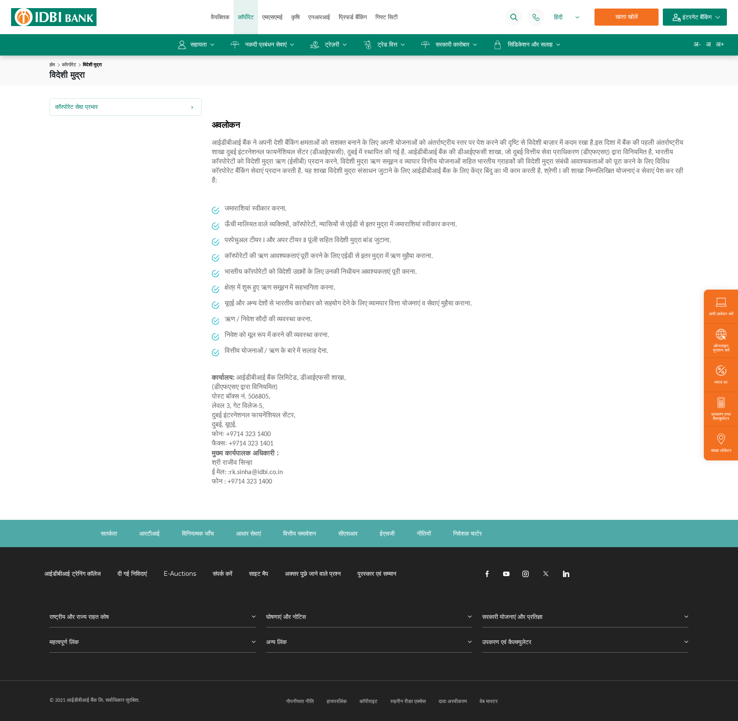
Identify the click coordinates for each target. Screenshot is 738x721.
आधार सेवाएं (248, 533)
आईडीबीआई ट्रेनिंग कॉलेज (72, 573)
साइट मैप (258, 573)
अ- (697, 44)
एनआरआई (319, 17)
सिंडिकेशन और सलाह (531, 44)
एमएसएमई (272, 17)
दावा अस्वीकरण (453, 701)
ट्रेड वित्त (387, 44)
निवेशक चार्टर (467, 533)
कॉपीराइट (369, 701)
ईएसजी (387, 533)
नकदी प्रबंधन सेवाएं (265, 44)
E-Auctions (180, 573)
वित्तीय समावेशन (299, 533)
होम (52, 64)
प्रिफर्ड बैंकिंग (353, 17)
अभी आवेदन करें (721, 313)
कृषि (295, 17)
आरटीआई (149, 533)
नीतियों (424, 533)
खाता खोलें (626, 17)
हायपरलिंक (337, 701)
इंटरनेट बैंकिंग (696, 17)
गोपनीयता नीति (300, 701)
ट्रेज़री (332, 44)
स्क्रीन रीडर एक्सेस (408, 701)
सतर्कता (109, 533)
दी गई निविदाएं (132, 573)
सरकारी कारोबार (452, 44)
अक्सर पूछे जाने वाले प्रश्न (313, 573)
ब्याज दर (721, 381)
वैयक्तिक (220, 17)
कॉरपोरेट (69, 64)
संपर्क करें (222, 573)
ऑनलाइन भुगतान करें (721, 347)
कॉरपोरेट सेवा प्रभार (76, 107)
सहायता (199, 44)
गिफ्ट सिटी (386, 17)
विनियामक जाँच (198, 533)
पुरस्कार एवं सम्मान (376, 573)
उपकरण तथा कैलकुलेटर (721, 416)
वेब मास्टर (489, 701)
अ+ (720, 44)
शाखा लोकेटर (721, 450)
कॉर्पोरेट (246, 17)
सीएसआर (347, 533)
